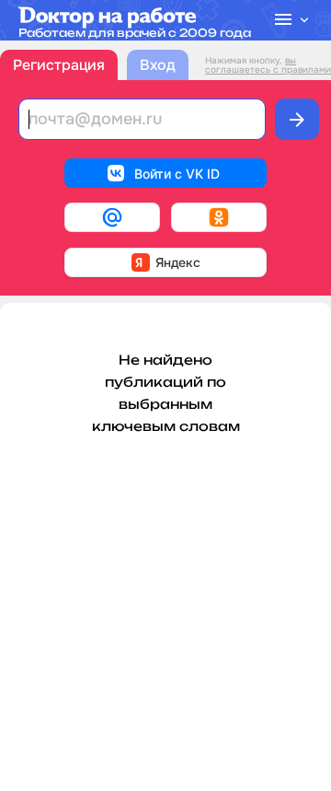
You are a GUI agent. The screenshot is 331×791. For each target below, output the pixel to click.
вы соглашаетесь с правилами (268, 65)
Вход (158, 65)
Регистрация (59, 65)
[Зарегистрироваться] (297, 119)
